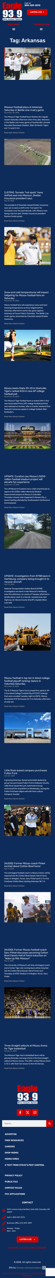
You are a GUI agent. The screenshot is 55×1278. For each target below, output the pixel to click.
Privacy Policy (13, 1175)
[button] (14, 29)
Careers (10, 1146)
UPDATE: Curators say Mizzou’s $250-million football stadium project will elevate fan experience (25, 479)
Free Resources (14, 1140)
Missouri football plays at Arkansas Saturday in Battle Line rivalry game (24, 109)
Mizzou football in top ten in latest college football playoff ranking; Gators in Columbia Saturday (27, 681)
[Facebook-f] (20, 1112)
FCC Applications (15, 1194)
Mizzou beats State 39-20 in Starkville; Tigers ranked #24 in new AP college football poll (25, 391)
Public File (11, 1181)
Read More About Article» (14, 133)
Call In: (32, 4)
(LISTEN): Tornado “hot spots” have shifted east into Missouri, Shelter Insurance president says (23, 195)
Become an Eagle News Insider (27, 1247)
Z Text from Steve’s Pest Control (24, 1165)
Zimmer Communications (29, 1267)
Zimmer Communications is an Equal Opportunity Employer (27, 1274)
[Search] (49, 1123)
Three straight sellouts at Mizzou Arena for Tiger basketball (25, 1047)
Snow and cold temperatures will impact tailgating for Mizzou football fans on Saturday (26, 295)
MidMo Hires (12, 1159)
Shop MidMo (11, 1152)
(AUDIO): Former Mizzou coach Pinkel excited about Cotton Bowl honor (24, 865)
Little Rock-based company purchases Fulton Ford (25, 772)
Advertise (11, 1134)
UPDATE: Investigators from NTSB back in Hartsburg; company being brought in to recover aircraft (27, 578)
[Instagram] (35, 1112)
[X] (27, 1112)
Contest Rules (13, 1188)
